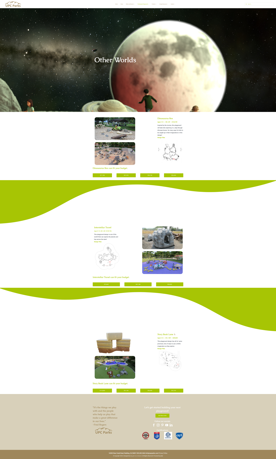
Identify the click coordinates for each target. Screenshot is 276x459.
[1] (157, 433)
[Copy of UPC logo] (13, 1)
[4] (146, 433)
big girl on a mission (136, 456)
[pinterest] (162, 425)
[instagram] (158, 425)
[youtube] (166, 425)
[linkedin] (171, 425)
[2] (168, 433)
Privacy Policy (163, 453)
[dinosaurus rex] (170, 139)
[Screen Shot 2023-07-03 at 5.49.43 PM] (107, 244)
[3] (179, 433)
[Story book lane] (170, 351)
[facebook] (153, 425)
